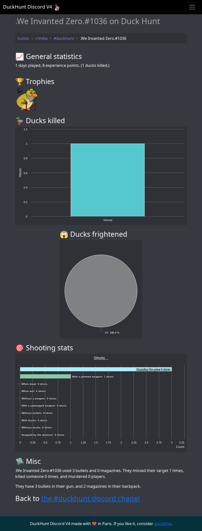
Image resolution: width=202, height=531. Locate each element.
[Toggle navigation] (192, 7)
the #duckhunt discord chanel (90, 498)
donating (162, 523)
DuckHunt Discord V (27, 6)
